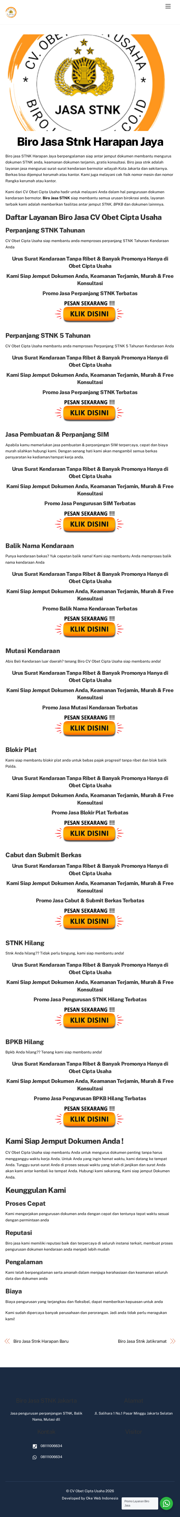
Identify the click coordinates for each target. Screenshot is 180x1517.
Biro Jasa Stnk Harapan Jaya (90, 141)
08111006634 (51, 1446)
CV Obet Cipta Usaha (87, 1491)
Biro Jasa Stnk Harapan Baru (41, 1341)
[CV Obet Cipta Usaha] (11, 16)
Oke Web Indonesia (102, 1498)
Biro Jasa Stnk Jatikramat (142, 1341)
